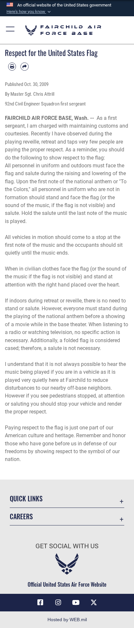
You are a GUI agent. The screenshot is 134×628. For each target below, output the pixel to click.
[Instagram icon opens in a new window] (58, 602)
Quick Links (26, 498)
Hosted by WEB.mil (67, 619)
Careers (21, 516)
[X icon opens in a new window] (94, 602)
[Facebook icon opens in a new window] (40, 602)
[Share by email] (24, 66)
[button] (29, 11)
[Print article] (12, 66)
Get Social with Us (67, 546)
